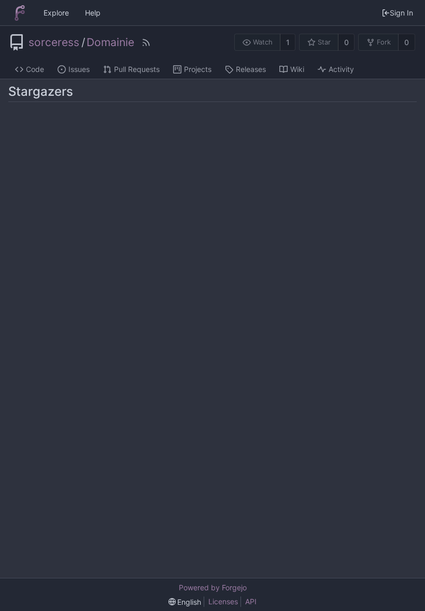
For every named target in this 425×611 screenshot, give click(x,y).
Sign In (401, 12)
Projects (197, 69)
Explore (56, 12)
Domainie (110, 42)
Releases (251, 69)
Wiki (297, 69)
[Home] (19, 13)
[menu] (185, 602)
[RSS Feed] (146, 42)
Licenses (223, 601)
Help (93, 12)
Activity (341, 69)
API (251, 601)
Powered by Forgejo (213, 587)
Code (35, 69)
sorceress (54, 42)
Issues (79, 69)
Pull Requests (137, 69)
